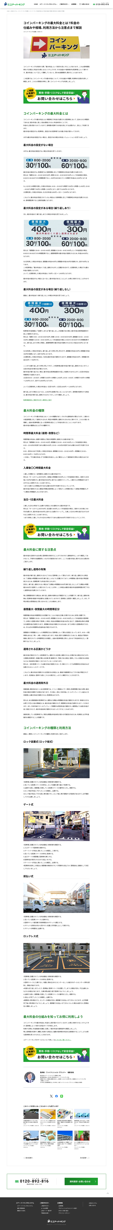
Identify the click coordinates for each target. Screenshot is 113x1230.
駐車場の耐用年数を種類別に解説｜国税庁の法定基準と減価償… (64, 1122)
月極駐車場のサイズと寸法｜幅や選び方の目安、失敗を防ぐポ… (30, 1122)
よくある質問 (44, 1208)
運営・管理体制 (21, 1208)
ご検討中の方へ (45, 1206)
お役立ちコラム (93, 1203)
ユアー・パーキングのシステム (25, 1206)
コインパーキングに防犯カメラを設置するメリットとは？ (30, 1143)
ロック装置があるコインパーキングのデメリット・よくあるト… (81, 1143)
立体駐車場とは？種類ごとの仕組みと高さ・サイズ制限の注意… (64, 1143)
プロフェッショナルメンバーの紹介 (67, 1208)
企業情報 (60, 1206)
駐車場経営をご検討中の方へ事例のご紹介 (37, 400)
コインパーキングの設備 (29, 31)
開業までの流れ (21, 1210)
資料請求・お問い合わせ (80, 1181)
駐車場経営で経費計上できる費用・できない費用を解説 (47, 1143)
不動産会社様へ (45, 1213)
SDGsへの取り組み (63, 1210)
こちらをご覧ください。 (63, 1040)
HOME (36, 4)
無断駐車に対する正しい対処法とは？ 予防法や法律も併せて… (81, 1122)
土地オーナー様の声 (46, 1210)
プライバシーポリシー (64, 1213)
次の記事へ (83, 1158)
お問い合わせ (85, 4)
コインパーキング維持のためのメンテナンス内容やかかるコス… (47, 1122)
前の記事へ (29, 1158)
